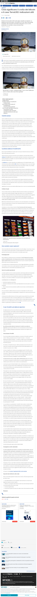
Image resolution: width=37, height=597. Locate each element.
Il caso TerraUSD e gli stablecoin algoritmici (10, 108)
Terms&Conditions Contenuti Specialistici (26, 564)
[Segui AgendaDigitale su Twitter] (21, 562)
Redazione (5, 113)
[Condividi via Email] (6, 18)
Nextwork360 (4, 569)
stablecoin (5, 162)
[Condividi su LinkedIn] (3, 18)
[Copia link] (8, 18)
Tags (8, 564)
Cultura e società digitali (30, 5)
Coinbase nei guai (7, 102)
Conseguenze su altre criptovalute (10, 110)
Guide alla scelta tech (4, 5)
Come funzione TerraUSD (8, 109)
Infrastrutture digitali (10, 5)
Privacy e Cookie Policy (16, 564)
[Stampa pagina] (10, 18)
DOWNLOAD (15, 521)
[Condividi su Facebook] (2, 18)
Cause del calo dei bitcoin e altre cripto (11, 111)
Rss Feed (11, 564)
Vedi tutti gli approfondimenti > (31, 559)
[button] (2, 3)
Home (2, 15)
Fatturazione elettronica (17, 5)
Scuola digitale (24, 5)
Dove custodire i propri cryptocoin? (8, 104)
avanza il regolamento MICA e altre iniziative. (18, 471)
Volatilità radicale (5, 100)
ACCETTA (9, 595)
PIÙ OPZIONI (27, 595)
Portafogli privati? (7, 105)
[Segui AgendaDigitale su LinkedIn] (19, 562)
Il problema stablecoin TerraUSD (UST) (9, 101)
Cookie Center (5, 565)
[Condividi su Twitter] (5, 18)
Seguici (15, 562)
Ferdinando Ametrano (5, 28)
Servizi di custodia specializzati (9, 106)
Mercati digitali (7, 15)
